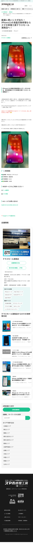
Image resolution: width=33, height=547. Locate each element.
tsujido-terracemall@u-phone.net (9, 205)
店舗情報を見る (15, 263)
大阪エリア (7, 454)
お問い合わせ (7, 517)
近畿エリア (7, 450)
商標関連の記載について (11, 531)
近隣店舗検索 (15, 410)
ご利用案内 (20, 513)
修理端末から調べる (15, 9)
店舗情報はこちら (25, 38)
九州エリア (7, 464)
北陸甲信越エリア (8, 447)
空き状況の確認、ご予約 (16, 268)
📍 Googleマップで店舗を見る (8, 216)
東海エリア (7, 443)
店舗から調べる (5, 9)
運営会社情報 (7, 510)
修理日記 (10, 12)
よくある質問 (7, 513)
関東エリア (7, 433)
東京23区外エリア (9, 440)
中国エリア (7, 457)
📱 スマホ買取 (4, 194)
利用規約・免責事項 (22, 520)
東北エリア (7, 429)
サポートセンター (22, 517)
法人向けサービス (22, 510)
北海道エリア (7, 426)
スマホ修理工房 (4, 12)
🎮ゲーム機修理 (5, 190)
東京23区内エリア (9, 436)
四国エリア (7, 461)
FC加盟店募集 (7, 520)
